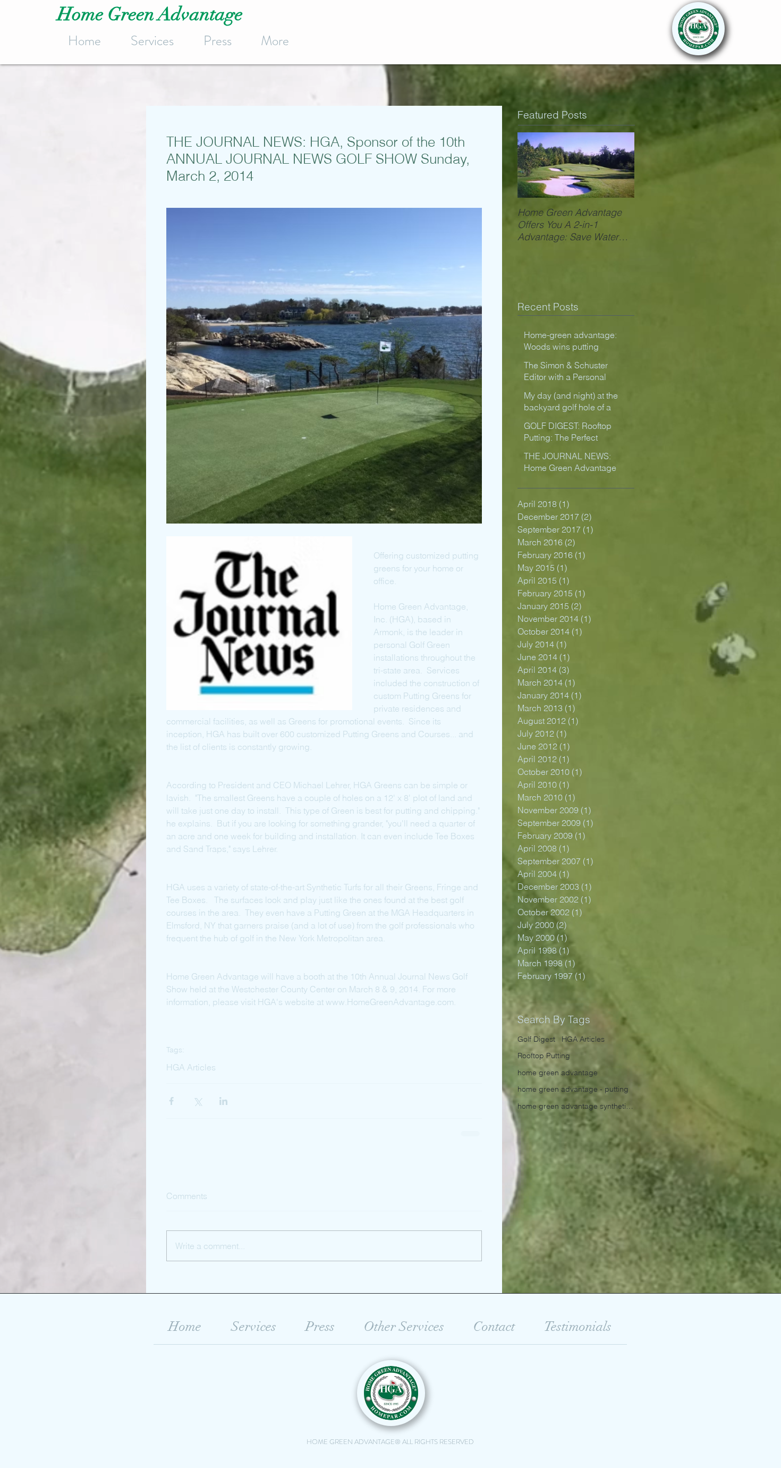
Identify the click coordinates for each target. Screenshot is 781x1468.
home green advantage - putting (573, 1089)
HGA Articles (191, 1067)
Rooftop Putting (543, 1055)
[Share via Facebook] (171, 1101)
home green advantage (557, 1072)
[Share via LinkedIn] (223, 1101)
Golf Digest (536, 1039)
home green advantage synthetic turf (575, 1106)
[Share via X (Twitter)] (197, 1101)
